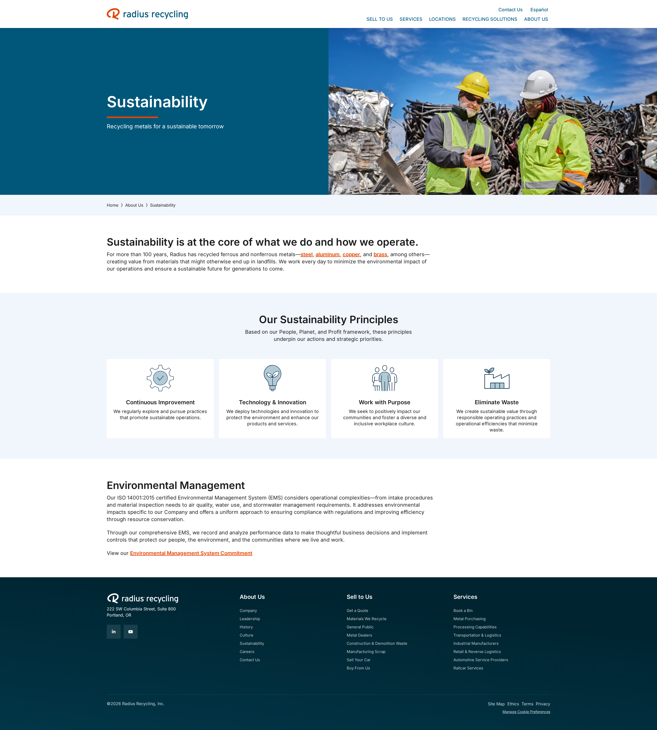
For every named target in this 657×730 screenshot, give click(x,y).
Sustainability (252, 643)
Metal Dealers (359, 635)
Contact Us (510, 9)
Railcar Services (468, 668)
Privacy (543, 703)
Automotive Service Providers (480, 659)
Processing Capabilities (475, 627)
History (246, 627)
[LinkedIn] (114, 632)
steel (307, 254)
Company (248, 610)
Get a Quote (357, 610)
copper (351, 254)
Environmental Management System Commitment (191, 553)
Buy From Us (358, 668)
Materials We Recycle (367, 618)
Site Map (496, 703)
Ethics (513, 703)
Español (539, 9)
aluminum (328, 254)
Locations (442, 19)
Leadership (250, 618)
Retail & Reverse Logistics (477, 651)
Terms (527, 703)
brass (380, 254)
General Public (360, 627)
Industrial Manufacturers (476, 643)
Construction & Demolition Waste (377, 643)
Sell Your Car (359, 659)
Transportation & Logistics (477, 635)
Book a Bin (463, 610)
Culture (246, 635)
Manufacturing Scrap (366, 651)
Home (112, 205)
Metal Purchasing (469, 618)
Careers (247, 651)
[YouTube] (131, 632)
